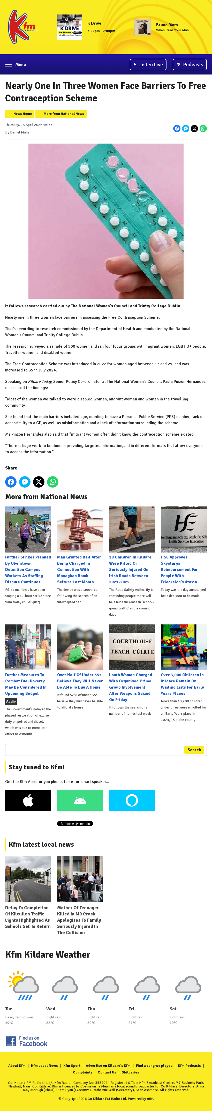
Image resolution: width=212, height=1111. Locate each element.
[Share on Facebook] (176, 128)
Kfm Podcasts (189, 1065)
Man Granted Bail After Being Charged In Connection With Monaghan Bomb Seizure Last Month (79, 569)
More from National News (64, 114)
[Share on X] (194, 128)
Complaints (82, 1072)
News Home (22, 114)
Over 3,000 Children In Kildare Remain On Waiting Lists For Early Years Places (182, 684)
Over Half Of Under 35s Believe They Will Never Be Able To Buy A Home (80, 681)
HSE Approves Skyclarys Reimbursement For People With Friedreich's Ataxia (179, 569)
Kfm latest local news (41, 844)
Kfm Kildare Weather (47, 954)
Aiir (150, 1099)
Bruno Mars (167, 24)
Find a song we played (154, 1065)
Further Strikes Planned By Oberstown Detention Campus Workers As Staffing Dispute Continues (28, 569)
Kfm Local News (44, 1065)
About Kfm (17, 1065)
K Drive (94, 23)
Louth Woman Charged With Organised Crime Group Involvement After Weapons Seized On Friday (130, 687)
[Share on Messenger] (185, 128)
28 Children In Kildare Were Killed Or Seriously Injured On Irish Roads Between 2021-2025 (130, 569)
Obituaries (130, 1072)
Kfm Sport (71, 1065)
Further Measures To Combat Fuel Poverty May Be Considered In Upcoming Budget (26, 684)
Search (194, 749)
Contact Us (107, 1072)
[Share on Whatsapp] (203, 128)
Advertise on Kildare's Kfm (108, 1065)
